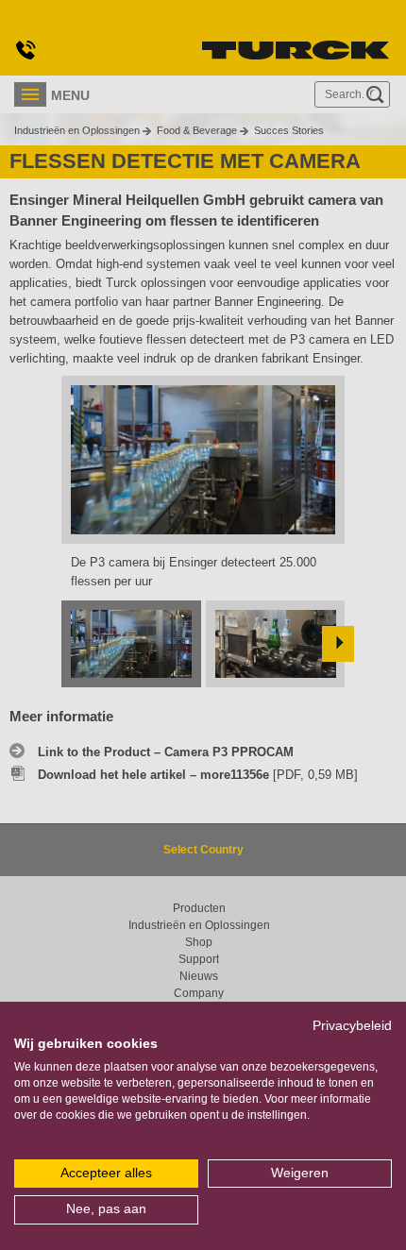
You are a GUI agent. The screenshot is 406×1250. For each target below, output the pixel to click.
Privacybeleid (352, 1026)
